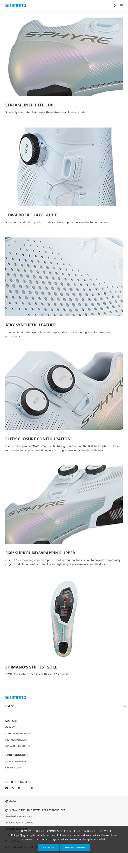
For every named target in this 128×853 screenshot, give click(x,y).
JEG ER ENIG (48, 847)
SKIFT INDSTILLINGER (75, 847)
